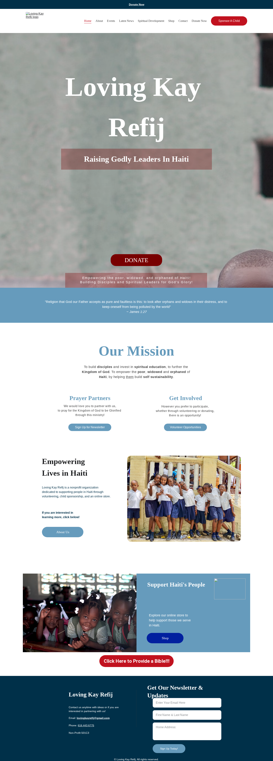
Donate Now (136, 4)
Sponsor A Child (229, 20)
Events (111, 20)
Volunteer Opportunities (185, 427)
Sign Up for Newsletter (90, 427)
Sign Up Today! (169, 748)
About (99, 20)
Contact (183, 20)
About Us (62, 532)
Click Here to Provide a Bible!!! (136, 661)
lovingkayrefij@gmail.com (93, 718)
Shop (171, 20)
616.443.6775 (86, 725)
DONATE (136, 260)
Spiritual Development (151, 20)
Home (87, 20)
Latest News (126, 20)
